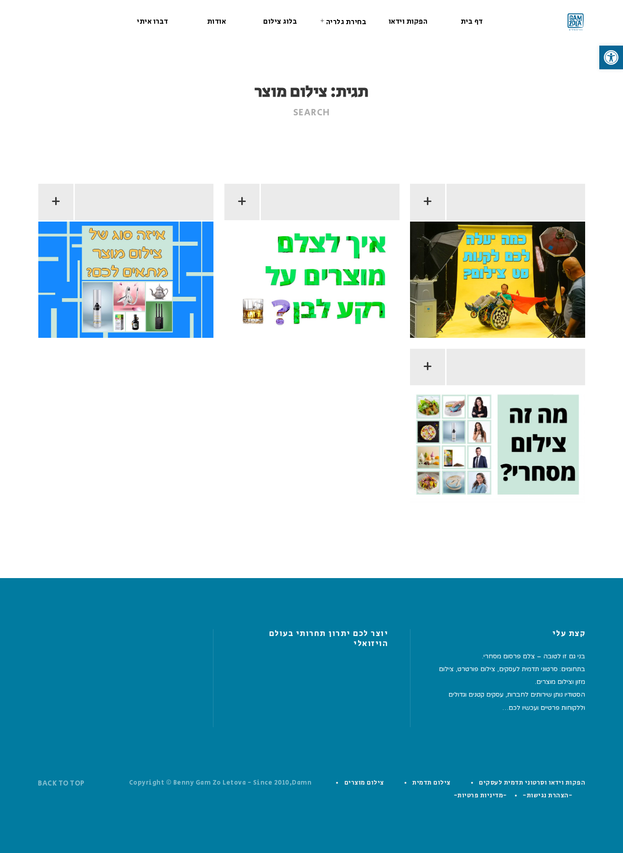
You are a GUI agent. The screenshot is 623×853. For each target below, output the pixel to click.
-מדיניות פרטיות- (480, 795)
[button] (611, 57)
